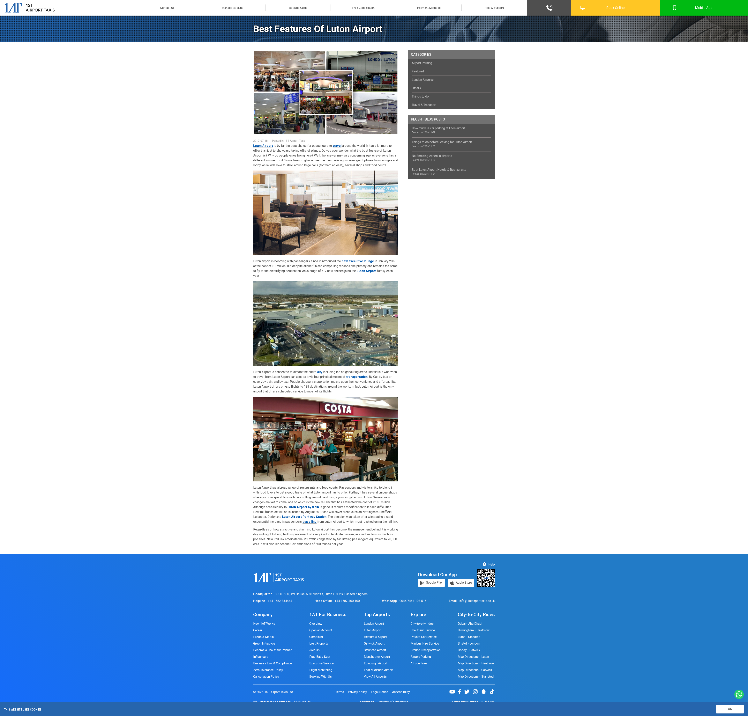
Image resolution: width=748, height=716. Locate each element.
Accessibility (401, 692)
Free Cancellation (363, 8)
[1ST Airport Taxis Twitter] (468, 691)
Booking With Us (320, 676)
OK (730, 709)
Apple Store (463, 582)
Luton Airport (263, 146)
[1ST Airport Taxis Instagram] (477, 691)
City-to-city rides (422, 623)
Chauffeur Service (423, 630)
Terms (339, 692)
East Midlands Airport (378, 670)
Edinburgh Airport (375, 663)
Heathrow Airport (375, 637)
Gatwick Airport (374, 643)
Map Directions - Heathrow (476, 663)
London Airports (423, 80)
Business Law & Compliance (272, 663)
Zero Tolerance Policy (268, 670)
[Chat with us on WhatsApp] (739, 695)
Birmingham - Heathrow (474, 630)
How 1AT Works (264, 623)
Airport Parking (422, 63)
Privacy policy (357, 692)
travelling (310, 521)
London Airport (374, 623)
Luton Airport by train (303, 507)
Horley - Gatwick (469, 650)
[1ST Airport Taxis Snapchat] (485, 691)
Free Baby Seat (319, 657)
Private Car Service (424, 637)
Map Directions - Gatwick (475, 670)
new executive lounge (358, 261)
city (319, 372)
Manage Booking (232, 8)
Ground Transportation (425, 650)
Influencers (260, 657)
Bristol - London (469, 643)
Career (257, 630)
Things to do (420, 96)
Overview (315, 623)
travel (337, 146)
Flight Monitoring (320, 670)
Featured (418, 71)
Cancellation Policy (266, 676)
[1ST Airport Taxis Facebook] (461, 691)
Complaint (316, 637)
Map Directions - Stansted (476, 676)
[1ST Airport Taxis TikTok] (492, 691)
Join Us (314, 650)
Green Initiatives (264, 643)
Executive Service (321, 663)
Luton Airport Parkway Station (304, 517)
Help (491, 564)
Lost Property (318, 643)
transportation (357, 377)
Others (416, 88)
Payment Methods (429, 8)
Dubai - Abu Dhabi (470, 623)
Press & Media (263, 637)
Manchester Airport (377, 657)
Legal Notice (379, 692)
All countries (419, 663)
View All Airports (375, 676)
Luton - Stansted (469, 637)
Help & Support (494, 8)
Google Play (434, 582)
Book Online (615, 8)
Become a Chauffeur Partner (272, 650)
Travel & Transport (424, 105)
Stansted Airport (375, 650)
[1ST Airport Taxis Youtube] (453, 691)
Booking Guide (298, 8)
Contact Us (167, 8)
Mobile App (703, 8)
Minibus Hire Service (425, 643)
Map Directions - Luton (473, 657)
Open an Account (320, 630)
